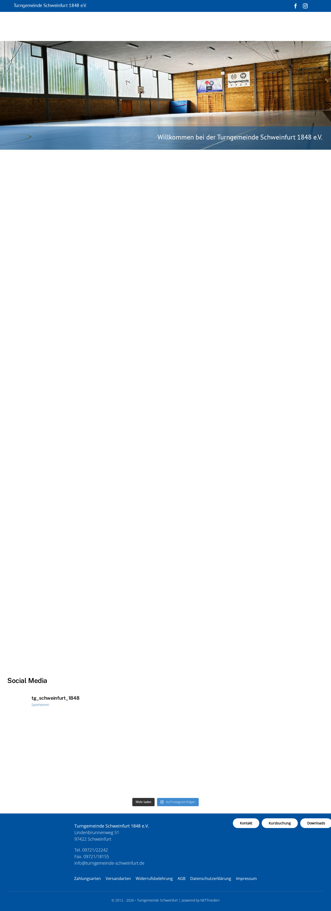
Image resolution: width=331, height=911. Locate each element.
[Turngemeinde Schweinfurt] (31, 820)
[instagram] (305, 6)
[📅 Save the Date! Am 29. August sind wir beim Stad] (125, 755)
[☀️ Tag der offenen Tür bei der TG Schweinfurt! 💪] (46, 755)
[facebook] (295, 6)
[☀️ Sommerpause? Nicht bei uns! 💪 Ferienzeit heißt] (205, 755)
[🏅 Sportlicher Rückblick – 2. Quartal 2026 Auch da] (285, 755)
